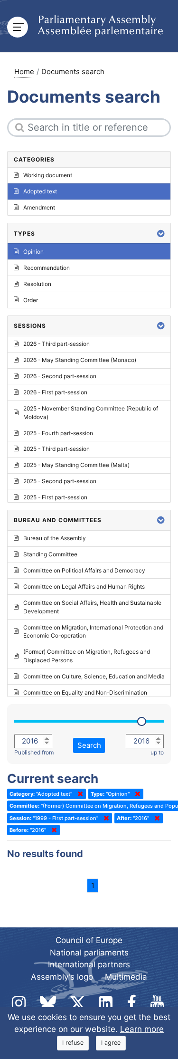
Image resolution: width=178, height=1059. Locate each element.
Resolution (37, 283)
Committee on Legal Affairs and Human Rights (84, 586)
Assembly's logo (62, 977)
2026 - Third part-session (56, 343)
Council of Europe (89, 940)
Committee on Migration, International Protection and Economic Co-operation (93, 631)
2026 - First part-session (55, 392)
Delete (78, 794)
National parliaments (89, 952)
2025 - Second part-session (59, 481)
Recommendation (46, 267)
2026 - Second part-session (59, 376)
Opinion (33, 251)
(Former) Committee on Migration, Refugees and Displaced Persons (86, 656)
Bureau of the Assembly (54, 538)
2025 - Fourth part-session (58, 433)
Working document (47, 175)
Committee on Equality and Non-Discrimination (85, 692)
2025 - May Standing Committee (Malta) (76, 464)
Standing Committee (50, 554)
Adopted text (40, 191)
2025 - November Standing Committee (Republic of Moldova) (90, 412)
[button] (161, 233)
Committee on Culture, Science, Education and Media (94, 676)
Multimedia (126, 977)
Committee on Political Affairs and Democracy (84, 570)
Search (89, 745)
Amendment (39, 207)
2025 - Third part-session (56, 448)
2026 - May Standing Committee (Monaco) (79, 359)
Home (24, 71)
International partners (89, 964)
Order (30, 300)
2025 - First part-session (55, 497)
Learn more (142, 1029)
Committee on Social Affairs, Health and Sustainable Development (92, 607)
